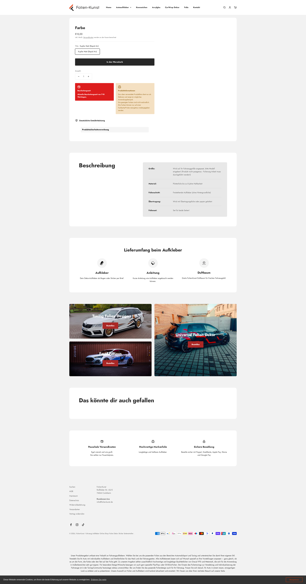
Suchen (72, 486)
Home (108, 7)
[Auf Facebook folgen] (71, 524)
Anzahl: (78, 71)
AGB (71, 491)
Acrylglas (156, 7)
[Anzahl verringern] (78, 76)
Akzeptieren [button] (294, 580)
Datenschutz (74, 500)
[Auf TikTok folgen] (83, 524)
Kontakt (196, 7)
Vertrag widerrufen (76, 513)
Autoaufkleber (122, 7)
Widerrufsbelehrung (77, 504)
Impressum (73, 495)
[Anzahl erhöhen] (88, 76)
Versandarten (74, 509)
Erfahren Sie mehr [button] (98, 580)
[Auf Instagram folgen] (77, 524)
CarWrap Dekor (172, 7)
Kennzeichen (141, 7)
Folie (186, 7)
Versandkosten (88, 37)
